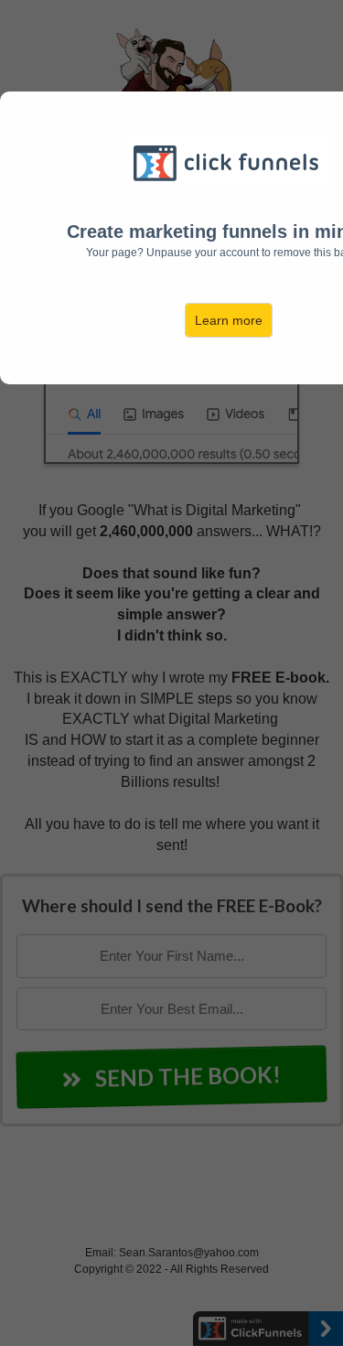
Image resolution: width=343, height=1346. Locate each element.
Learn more (229, 320)
